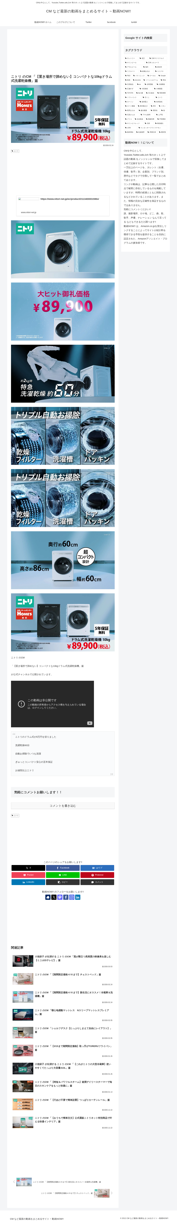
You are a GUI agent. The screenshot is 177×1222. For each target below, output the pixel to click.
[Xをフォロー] (53, 897)
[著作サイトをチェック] (48, 897)
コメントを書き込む (63, 805)
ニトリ (16, 151)
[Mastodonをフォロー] (59, 897)
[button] (63, 882)
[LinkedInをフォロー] (77, 897)
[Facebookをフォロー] (65, 897)
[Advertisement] (63, 52)
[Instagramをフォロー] (71, 897)
